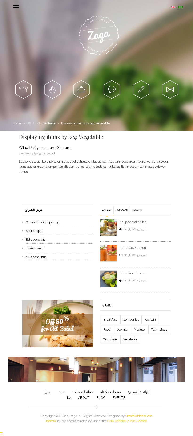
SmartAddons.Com (138, 416)
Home (17, 123)
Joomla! (50, 421)
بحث (61, 392)
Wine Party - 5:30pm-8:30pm (45, 147)
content (150, 319)
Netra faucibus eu (132, 273)
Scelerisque (34, 231)
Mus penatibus (36, 257)
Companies (131, 319)
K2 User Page (46, 123)
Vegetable (130, 339)
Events (119, 398)
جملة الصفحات (82, 392)
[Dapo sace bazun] (108, 253)
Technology (159, 329)
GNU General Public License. (127, 421)
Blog (101, 398)
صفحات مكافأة (110, 392)
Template (110, 339)
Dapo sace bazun (132, 247)
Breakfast (110, 319)
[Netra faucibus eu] (108, 278)
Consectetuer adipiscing (42, 222)
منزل (46, 392)
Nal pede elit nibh (132, 222)
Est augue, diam (37, 239)
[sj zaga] (99, 35)
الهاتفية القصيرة (138, 392)
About (83, 398)
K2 (29, 123)
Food (106, 329)
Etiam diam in (35, 248)
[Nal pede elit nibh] (108, 227)
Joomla (122, 329)
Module (139, 329)
